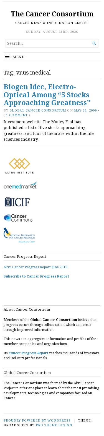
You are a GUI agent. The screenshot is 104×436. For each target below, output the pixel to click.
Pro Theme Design (54, 425)
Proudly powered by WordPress (37, 420)
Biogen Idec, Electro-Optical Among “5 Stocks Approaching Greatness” (47, 94)
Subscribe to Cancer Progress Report (36, 276)
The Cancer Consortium (52, 13)
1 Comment (17, 115)
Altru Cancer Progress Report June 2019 (35, 267)
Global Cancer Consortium (37, 110)
